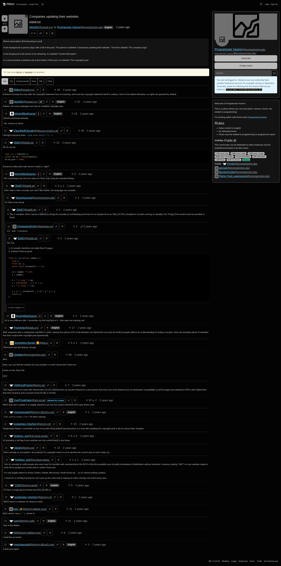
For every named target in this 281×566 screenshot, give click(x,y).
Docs (252, 561)
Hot (4, 81)
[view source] (52, 33)
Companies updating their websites (54, 16)
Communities (21, 4)
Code (259, 561)
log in (19, 72)
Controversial (22, 81)
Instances (243, 561)
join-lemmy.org (271, 561)
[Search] (261, 4)
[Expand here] (18, 24)
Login (267, 4)
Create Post (33, 4)
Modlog (246, 160)
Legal (233, 561)
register (28, 72)
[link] (40, 33)
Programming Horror (257, 117)
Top (11, 81)
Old (40, 81)
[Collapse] (5, 90)
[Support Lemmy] (42, 4)
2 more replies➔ (16, 307)
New (34, 81)
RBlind (10, 4)
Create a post (246, 65)
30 (35, 33)
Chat (50, 81)
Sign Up (274, 4)
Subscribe (246, 58)
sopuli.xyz (35, 21)
